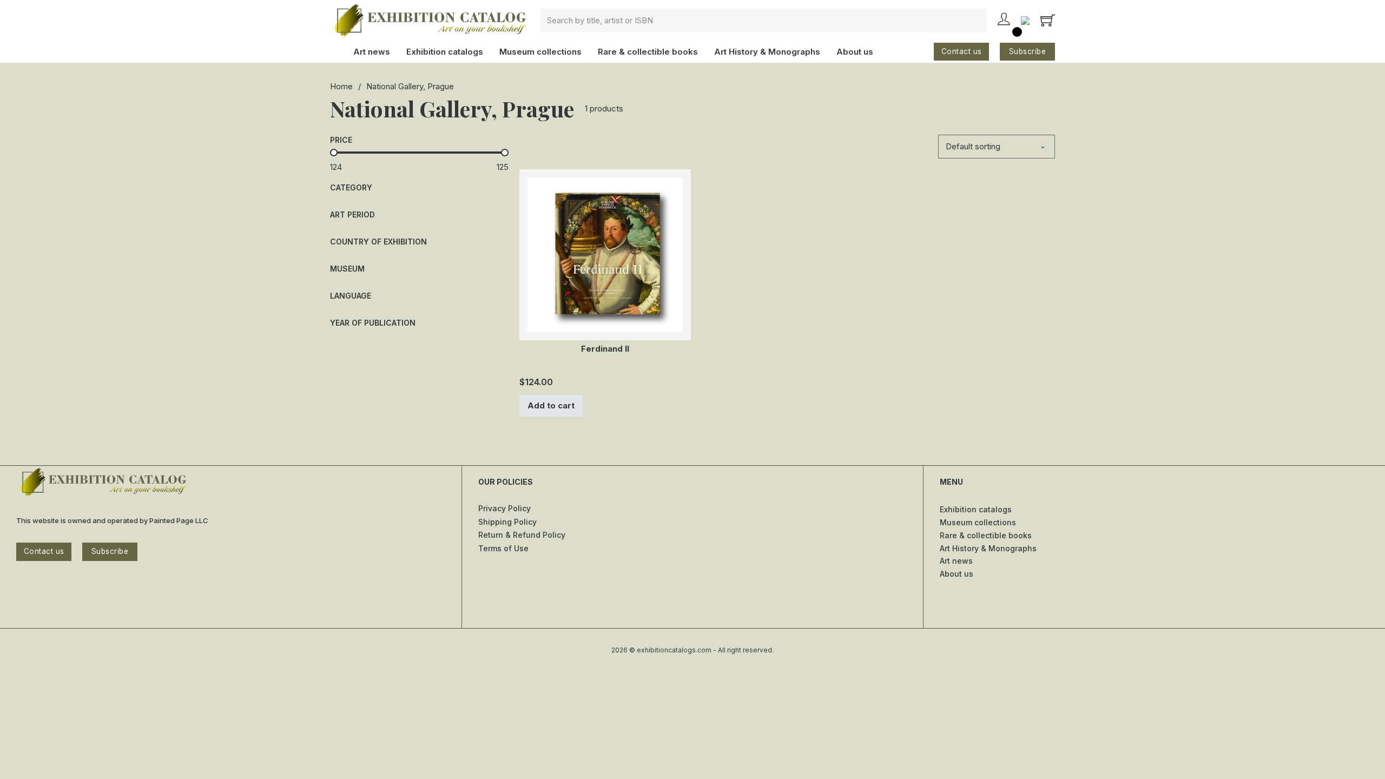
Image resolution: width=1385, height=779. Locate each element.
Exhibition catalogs (444, 52)
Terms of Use (503, 548)
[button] (419, 187)
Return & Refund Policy (521, 534)
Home (341, 86)
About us (854, 52)
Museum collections (540, 52)
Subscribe (1027, 51)
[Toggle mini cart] (1047, 20)
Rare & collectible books (648, 52)
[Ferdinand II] (605, 254)
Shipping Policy (507, 521)
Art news (371, 52)
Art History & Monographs (767, 52)
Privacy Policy (504, 508)
